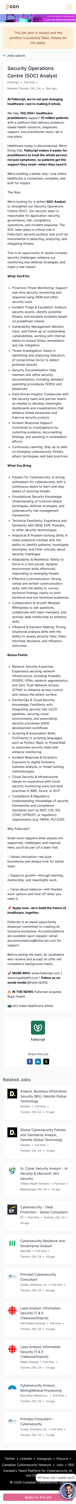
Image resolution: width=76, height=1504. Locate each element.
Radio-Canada (29, 1362)
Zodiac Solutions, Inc (33, 1284)
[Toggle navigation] (69, 7)
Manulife (25, 1251)
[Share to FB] (30, 1062)
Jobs (59, 1465)
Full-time (29, 82)
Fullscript (13, 82)
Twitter (10, 1459)
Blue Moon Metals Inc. (34, 1395)
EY (22, 1217)
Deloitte (25, 1106)
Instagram (44, 1459)
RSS (71, 1465)
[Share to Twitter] (46, 1062)
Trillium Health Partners (34, 1183)
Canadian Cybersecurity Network (26, 1465)
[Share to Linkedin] (38, 1062)
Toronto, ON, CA (30, 1112)
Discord (62, 1459)
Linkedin (26, 1459)
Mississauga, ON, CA (33, 1189)
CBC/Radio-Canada (32, 1323)
